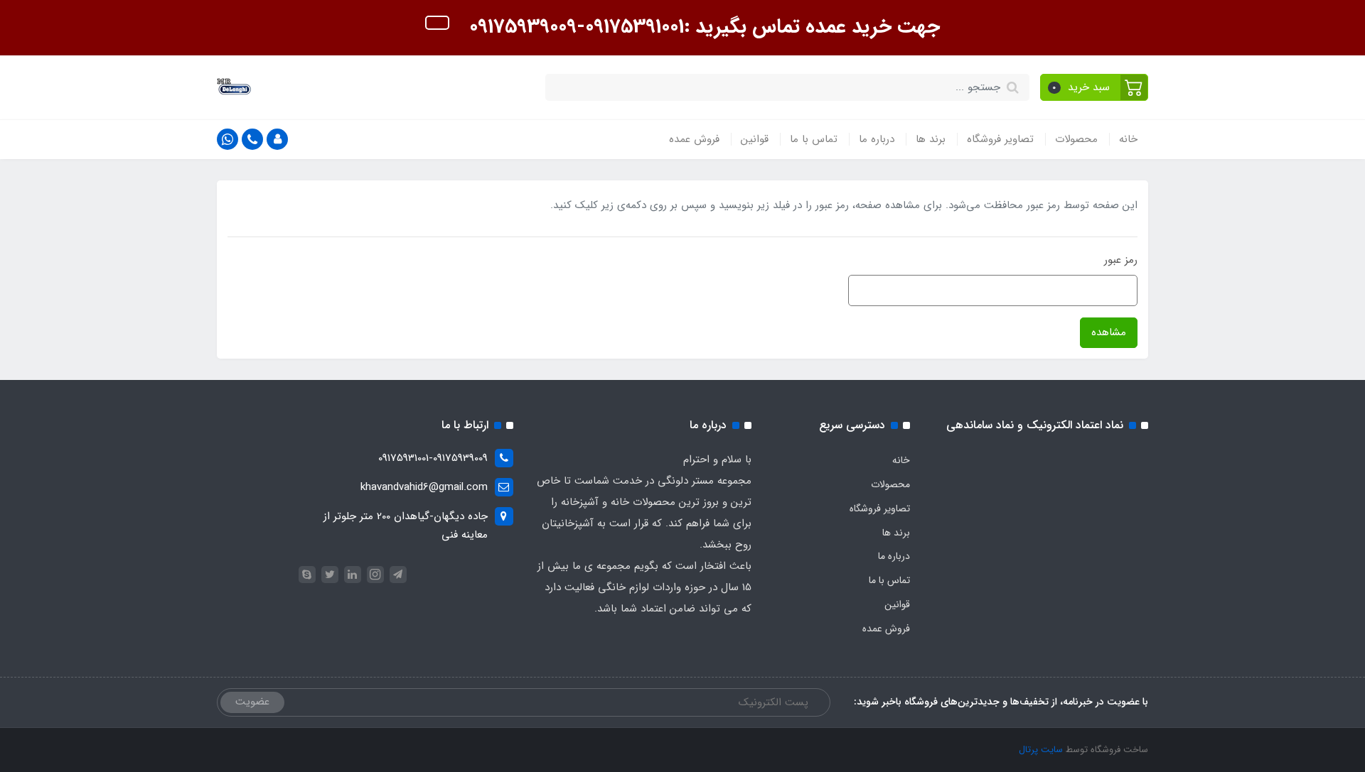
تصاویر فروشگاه (1000, 139)
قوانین (755, 139)
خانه (1128, 139)
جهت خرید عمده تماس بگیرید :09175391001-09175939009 (702, 27)
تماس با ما (813, 139)
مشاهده (1108, 332)
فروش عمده (694, 139)
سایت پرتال (1041, 749)
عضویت (252, 701)
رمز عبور (1121, 259)
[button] (1094, 87)
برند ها (931, 139)
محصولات (1076, 139)
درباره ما (876, 139)
